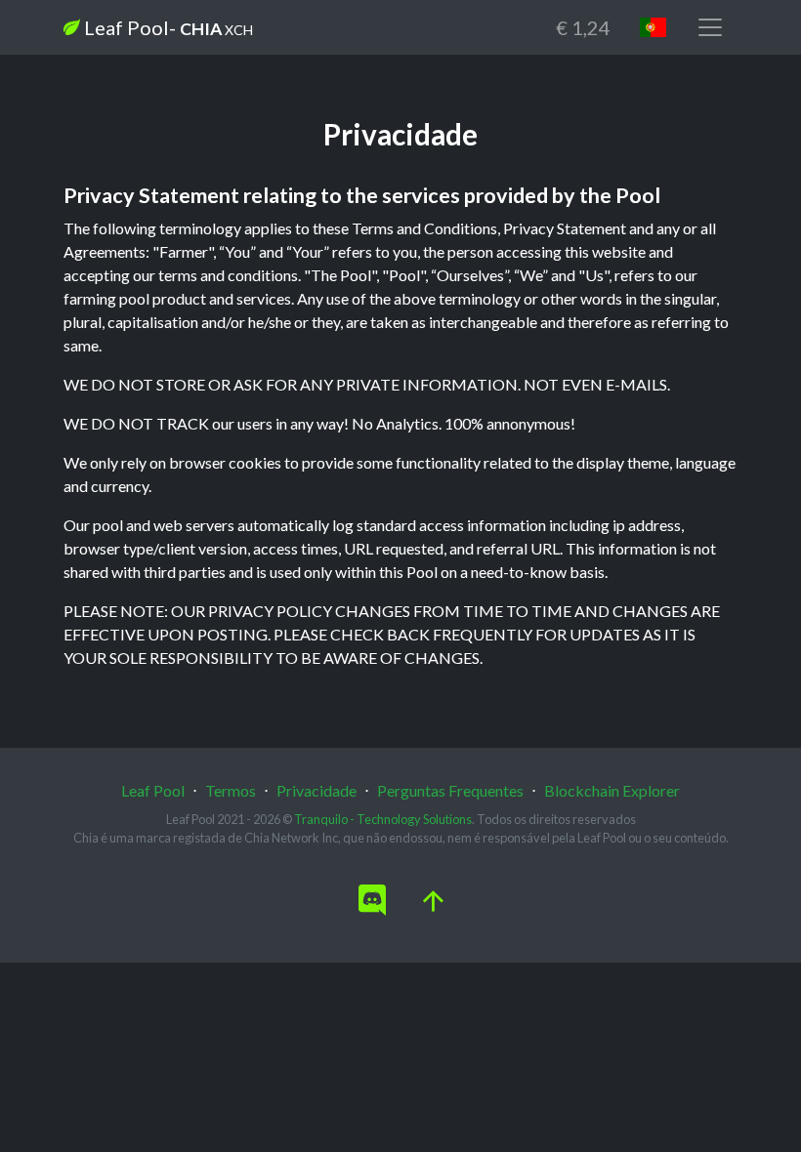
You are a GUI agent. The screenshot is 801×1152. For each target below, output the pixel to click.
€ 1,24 (583, 27)
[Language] (653, 27)
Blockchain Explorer (612, 790)
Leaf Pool (166, 27)
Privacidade (316, 790)
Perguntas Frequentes (450, 790)
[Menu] (710, 27)
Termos (230, 790)
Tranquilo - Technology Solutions (383, 819)
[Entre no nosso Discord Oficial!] (372, 901)
